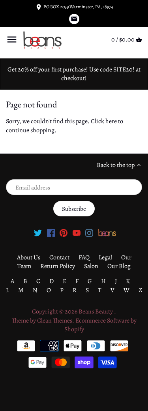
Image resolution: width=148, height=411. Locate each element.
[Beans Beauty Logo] (107, 232)
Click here (104, 121)
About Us (28, 257)
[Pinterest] (63, 232)
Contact (59, 257)
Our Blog (119, 266)
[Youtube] (77, 232)
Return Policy (57, 266)
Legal (105, 257)
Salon (91, 266)
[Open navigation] (12, 39)
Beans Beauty (96, 311)
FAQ (84, 257)
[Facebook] (51, 232)
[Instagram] (89, 232)
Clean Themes (54, 320)
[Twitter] (38, 232)
